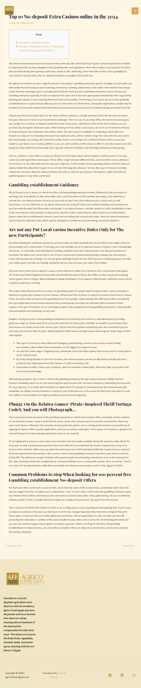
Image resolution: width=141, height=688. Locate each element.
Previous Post (13, 545)
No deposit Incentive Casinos (34, 42)
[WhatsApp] (134, 675)
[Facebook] (110, 675)
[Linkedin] (122, 675)
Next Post (130, 545)
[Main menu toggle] (135, 10)
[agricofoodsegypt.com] (18, 10)
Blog (12, 22)
